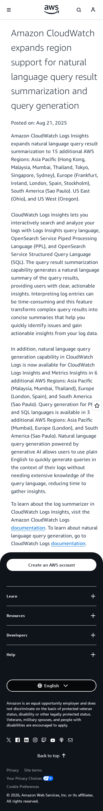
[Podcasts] (61, 741)
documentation (28, 528)
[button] (51, 565)
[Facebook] (17, 741)
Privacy (13, 770)
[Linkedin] (26, 741)
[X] (9, 741)
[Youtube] (53, 741)
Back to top (48, 755)
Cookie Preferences (23, 786)
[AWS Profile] (93, 9)
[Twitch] (44, 741)
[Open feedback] (97, 405)
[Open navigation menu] (8, 9)
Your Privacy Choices (24, 778)
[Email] (70, 741)
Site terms (33, 770)
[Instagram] (35, 741)
